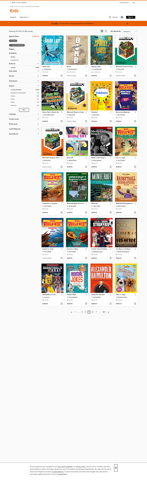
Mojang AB (121, 69)
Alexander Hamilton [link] (98, 295)
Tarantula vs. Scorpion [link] (50, 203)
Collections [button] (23, 17)
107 (104, 312)
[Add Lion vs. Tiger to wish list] (135, 167)
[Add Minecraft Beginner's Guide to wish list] (86, 212)
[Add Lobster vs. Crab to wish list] (61, 258)
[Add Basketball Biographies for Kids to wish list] (135, 212)
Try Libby (55, 23)
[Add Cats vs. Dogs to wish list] (135, 304)
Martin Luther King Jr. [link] (98, 158)
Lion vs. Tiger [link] (120, 158)
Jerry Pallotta (121, 115)
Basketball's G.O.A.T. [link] (49, 295)
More (24, 110)
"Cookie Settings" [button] (58, 472)
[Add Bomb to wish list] (86, 76)
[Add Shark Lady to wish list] (61, 76)
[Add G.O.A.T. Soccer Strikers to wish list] (110, 258)
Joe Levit (46, 297)
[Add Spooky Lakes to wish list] (110, 76)
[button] (124, 2)
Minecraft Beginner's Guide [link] (76, 203)
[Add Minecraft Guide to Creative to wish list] (86, 121)
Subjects (13, 17)
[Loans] (122, 18)
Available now (15, 60)
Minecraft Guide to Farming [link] (125, 67)
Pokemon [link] (94, 112)
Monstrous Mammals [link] (123, 112)
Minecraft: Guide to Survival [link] (51, 158)
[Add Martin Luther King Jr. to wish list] (110, 167)
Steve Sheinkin (73, 69)
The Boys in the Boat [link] (123, 249)
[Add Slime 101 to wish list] (86, 167)
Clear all (35, 36)
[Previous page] (72, 312)
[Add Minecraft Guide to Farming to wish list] (135, 76)
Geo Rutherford (97, 69)
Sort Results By (115, 31)
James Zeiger (72, 206)
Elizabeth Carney (122, 297)
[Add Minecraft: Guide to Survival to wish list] (61, 167)
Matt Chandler (122, 206)
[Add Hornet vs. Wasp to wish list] (86, 258)
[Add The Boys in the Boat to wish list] (135, 258)
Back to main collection (19, 3)
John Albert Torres (49, 115)
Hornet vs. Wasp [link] (72, 249)
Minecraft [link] (94, 203)
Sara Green (96, 115)
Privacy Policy (81, 467)
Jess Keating (47, 69)
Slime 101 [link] (70, 158)
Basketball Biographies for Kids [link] (125, 203)
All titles (13, 57)
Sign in (130, 17)
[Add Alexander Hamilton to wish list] (110, 304)
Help (133, 2)
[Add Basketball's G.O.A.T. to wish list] (61, 304)
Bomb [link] (69, 67)
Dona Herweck (97, 160)
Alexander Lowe (97, 251)
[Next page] (108, 312)
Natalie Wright (72, 160)
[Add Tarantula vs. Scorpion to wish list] (61, 212)
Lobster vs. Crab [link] (47, 249)
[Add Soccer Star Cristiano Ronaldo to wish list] (61, 121)
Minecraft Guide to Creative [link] (76, 112)
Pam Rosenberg (73, 297)
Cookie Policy (62, 474)
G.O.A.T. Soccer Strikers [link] (99, 249)
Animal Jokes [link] (71, 295)
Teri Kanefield (97, 297)
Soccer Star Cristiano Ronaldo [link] (51, 112)
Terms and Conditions (65, 467)
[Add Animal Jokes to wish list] (86, 304)
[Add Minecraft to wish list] (110, 212)
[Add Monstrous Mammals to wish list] (135, 121)
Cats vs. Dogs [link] (120, 295)
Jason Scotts (96, 206)
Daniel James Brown (123, 251)
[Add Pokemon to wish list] (110, 121)
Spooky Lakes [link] (96, 67)
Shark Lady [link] (46, 67)
